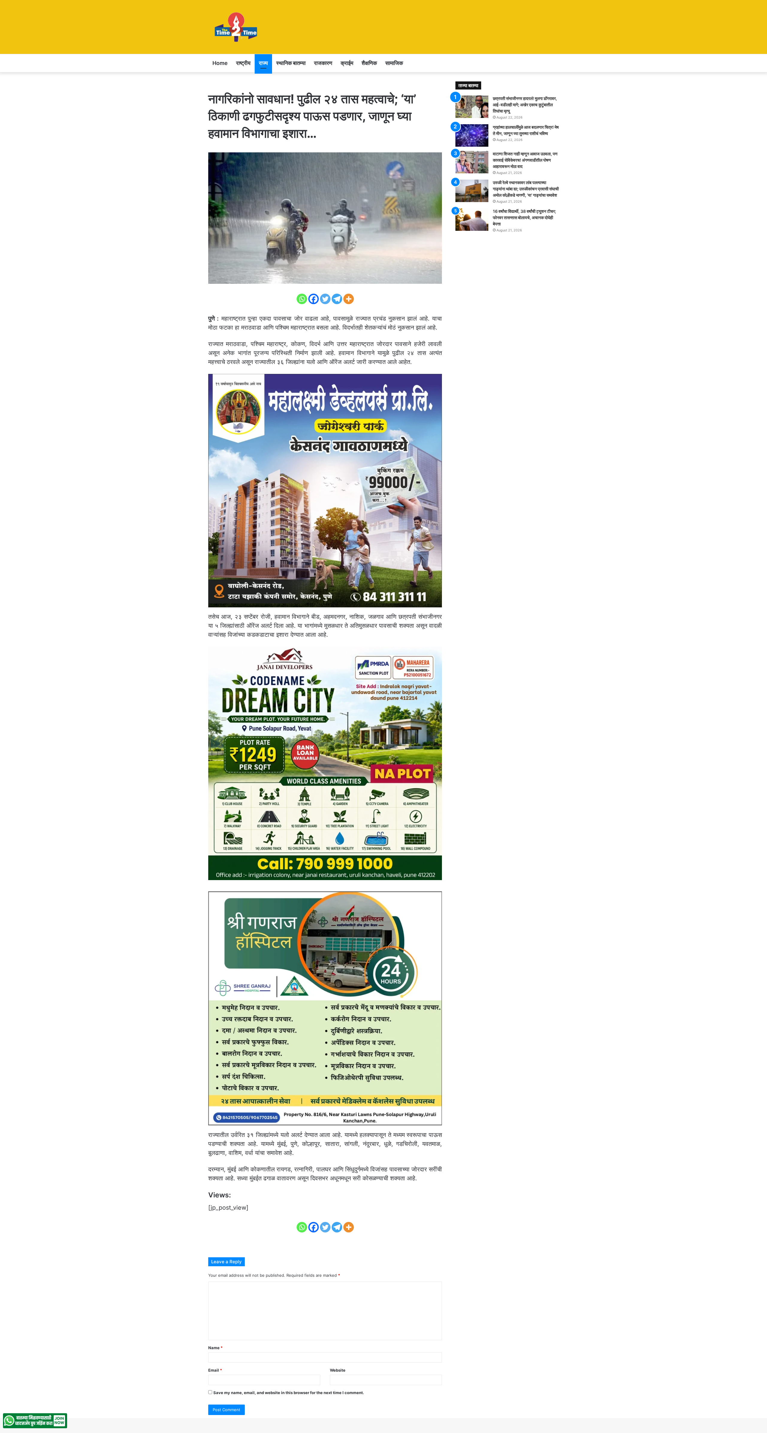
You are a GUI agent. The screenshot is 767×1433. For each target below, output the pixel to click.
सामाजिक (394, 63)
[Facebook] (313, 299)
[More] (348, 299)
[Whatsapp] (302, 299)
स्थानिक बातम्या (291, 63)
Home (220, 63)
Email (215, 1370)
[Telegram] (337, 299)
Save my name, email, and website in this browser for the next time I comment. (288, 1392)
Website (337, 1370)
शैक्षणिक (369, 63)
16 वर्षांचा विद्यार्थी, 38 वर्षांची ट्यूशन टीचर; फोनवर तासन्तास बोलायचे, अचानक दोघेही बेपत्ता (524, 217)
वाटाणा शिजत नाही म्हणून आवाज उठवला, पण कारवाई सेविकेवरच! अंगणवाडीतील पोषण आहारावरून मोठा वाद (525, 160)
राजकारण (323, 63)
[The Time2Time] (237, 27)
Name (215, 1347)
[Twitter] (325, 299)
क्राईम (347, 63)
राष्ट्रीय (243, 63)
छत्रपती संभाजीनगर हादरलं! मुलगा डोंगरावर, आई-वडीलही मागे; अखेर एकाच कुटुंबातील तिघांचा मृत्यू (525, 104)
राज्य (263, 63)
